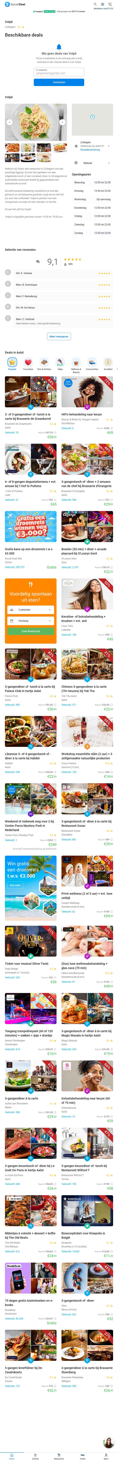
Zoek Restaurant (31, 631)
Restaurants (59, 1459)
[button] (9, 122)
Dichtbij (35, 1459)
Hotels (82, 1459)
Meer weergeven (59, 336)
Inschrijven (59, 82)
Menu (106, 1459)
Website (92, 163)
